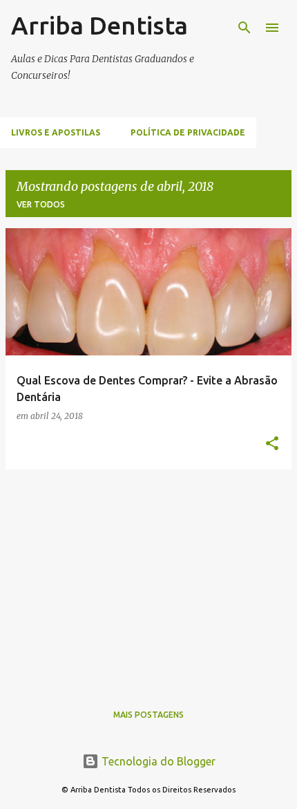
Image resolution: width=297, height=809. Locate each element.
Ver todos (41, 204)
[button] (272, 444)
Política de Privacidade (188, 132)
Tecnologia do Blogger (157, 761)
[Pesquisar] (244, 27)
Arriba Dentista (99, 25)
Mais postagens (148, 714)
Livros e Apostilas (55, 132)
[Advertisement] (148, 577)
